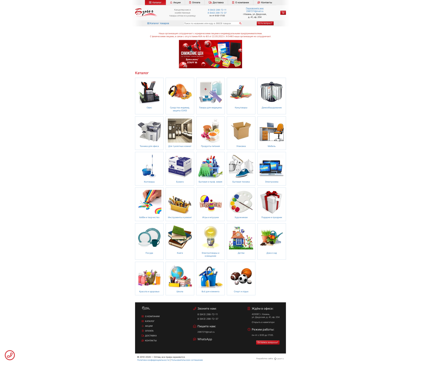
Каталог (157, 2)
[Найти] (240, 23)
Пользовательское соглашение (187, 360)
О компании (242, 2)
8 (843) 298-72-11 (217, 10)
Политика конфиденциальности (153, 360)
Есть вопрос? (265, 23)
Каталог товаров (159, 23)
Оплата (196, 2)
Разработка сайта (264, 358)
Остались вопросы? (268, 342)
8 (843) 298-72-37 (217, 13)
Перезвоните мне (255, 8)
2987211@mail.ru (254, 11)
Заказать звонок (9, 355)
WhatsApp (204, 339)
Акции (177, 2)
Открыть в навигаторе (263, 322)
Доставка (218, 2)
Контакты (266, 2)
